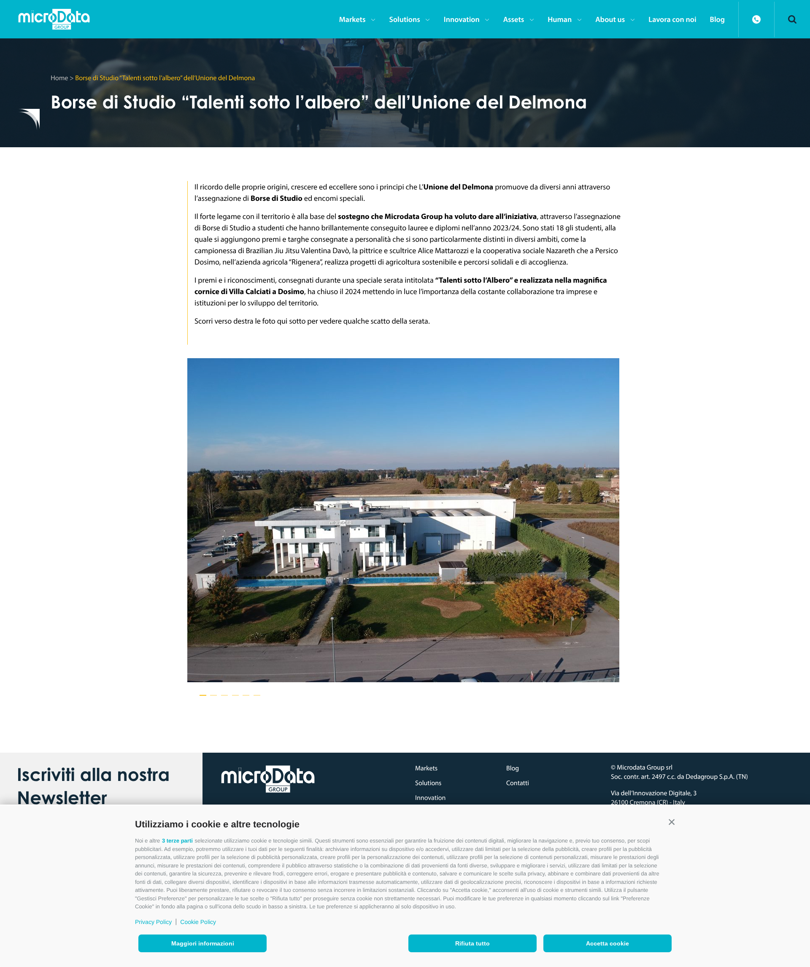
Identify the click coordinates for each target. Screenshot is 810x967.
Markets (352, 19)
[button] (671, 822)
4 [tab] (235, 695)
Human (560, 19)
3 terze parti (177, 840)
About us (610, 19)
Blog (717, 19)
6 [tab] (257, 695)
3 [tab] (224, 695)
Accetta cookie (607, 943)
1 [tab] (203, 695)
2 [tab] (213, 695)
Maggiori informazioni (202, 943)
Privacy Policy (153, 921)
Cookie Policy (198, 921)
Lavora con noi (672, 19)
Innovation (462, 19)
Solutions (404, 19)
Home (59, 77)
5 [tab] (246, 695)
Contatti (517, 783)
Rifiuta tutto (472, 943)
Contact (756, 19)
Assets (513, 19)
